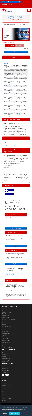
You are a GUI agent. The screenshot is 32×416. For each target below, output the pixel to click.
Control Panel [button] (5, 1)
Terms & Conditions (7, 347)
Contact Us (5, 368)
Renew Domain (6, 385)
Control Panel (5, 384)
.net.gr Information (16, 228)
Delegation (5, 354)
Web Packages (6, 340)
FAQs (3, 345)
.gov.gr (6, 101)
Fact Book (4, 353)
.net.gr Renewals (16, 264)
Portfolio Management (7, 333)
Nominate (11, 16)
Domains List (5, 314)
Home (3, 310)
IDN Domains (5, 315)
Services (4, 324)
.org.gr (6, 109)
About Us (4, 367)
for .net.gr (16, 146)
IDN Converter (5, 317)
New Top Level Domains (8, 319)
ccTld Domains (19, 16)
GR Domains (22, 18)
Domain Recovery (6, 326)
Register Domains (6, 312)
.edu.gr (6, 93)
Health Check (5, 337)
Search (16, 52)
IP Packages (5, 331)
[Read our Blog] (8, 375)
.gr (5, 77)
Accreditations (5, 370)
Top (3, 393)
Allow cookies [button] (14, 413)
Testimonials (5, 372)
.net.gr (6, 63)
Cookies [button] (22, 409)
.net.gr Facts (16, 246)
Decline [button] (5, 413)
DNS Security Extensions (8, 360)
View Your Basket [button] (15, 1)
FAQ (3, 395)
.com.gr (6, 85)
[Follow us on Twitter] (6, 375)
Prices (3, 321)
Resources (5, 361)
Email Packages (6, 342)
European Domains (13, 18)
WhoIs (4, 344)
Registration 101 (6, 358)
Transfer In (5, 335)
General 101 (5, 356)
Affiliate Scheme (6, 338)
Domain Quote (6, 322)
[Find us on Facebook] (3, 375)
